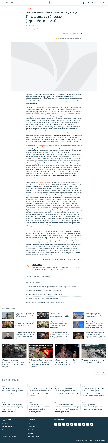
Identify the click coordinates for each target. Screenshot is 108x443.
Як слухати (5, 423)
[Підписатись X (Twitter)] (63, 424)
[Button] (64, 34)
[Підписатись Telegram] (79, 424)
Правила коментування (9, 436)
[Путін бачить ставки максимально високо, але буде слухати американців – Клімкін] (43, 315)
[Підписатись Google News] (59, 424)
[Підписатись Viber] (75, 424)
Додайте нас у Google (98, 3)
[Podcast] (87, 424)
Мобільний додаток (8, 427)
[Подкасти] (83, 3)
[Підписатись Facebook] (55, 424)
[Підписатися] (91, 424)
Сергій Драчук (30, 25)
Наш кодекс (31, 427)
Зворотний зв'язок (33, 436)
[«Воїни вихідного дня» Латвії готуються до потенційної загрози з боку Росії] (67, 351)
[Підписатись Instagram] (71, 424)
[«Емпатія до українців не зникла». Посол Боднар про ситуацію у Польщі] (78, 315)
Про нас (30, 423)
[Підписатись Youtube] (67, 424)
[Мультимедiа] (88, 3)
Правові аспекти (33, 430)
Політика (29, 8)
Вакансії (30, 433)
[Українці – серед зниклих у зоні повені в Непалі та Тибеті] (94, 351)
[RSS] (83, 424)
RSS (3, 433)
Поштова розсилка (7, 430)
